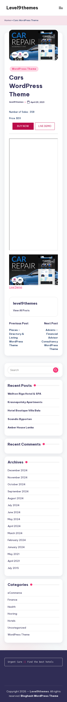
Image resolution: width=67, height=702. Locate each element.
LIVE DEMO (44, 126)
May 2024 (14, 519)
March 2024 (15, 533)
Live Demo (15, 287)
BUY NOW (23, 126)
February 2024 (17, 540)
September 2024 (18, 491)
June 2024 (14, 512)
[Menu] (61, 8)
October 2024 (16, 484)
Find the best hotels (40, 662)
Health (12, 606)
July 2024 (14, 505)
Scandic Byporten (20, 419)
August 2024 (16, 498)
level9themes (25, 303)
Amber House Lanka (21, 427)
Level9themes (22, 7)
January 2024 (16, 547)
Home (7, 20)
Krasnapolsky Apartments (25, 402)
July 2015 (13, 568)
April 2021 (14, 561)
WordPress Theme (24, 68)
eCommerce (15, 592)
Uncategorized (17, 627)
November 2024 (18, 477)
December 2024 (18, 470)
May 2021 (14, 554)
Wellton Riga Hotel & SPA (24, 393)
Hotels (11, 620)
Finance (12, 599)
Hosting (12, 613)
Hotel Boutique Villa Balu (24, 410)
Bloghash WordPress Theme (39, 696)
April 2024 (14, 526)
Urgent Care (15, 662)
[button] (21, 310)
